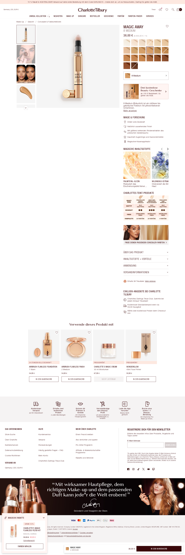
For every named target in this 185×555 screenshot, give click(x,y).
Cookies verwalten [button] (86, 533)
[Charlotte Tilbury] (92, 10)
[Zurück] (161, 149)
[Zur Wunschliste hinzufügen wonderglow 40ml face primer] (154, 332)
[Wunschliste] (167, 10)
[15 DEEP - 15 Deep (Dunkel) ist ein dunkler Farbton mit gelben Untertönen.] (165, 58)
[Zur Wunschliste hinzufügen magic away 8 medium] (167, 26)
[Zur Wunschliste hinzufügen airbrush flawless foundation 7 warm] (57, 332)
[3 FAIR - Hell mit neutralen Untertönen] (142, 42)
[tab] (25, 34)
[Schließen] (43, 517)
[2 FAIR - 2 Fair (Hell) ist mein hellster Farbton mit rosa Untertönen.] (134, 42)
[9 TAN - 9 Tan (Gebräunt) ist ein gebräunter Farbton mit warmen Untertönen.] (157, 50)
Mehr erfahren (150, 281)
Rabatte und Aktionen (85, 458)
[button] (173, 10)
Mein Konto (43, 455)
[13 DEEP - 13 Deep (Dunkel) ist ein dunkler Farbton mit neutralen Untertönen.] (149, 58)
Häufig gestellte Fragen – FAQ (51, 450)
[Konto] (160, 9)
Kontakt (75, 529)
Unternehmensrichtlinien (69, 533)
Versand (42, 440)
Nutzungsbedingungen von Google (78, 536)
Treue (154, 9)
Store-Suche (10, 434)
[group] (137, 169)
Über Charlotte (11, 440)
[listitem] (39, 17)
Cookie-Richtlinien (12, 455)
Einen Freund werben (84, 434)
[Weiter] (167, 149)
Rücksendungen (45, 445)
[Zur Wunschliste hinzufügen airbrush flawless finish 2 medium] (89, 332)
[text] (109, 379)
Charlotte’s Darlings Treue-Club (51, 461)
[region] (24, 533)
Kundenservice (45, 434)
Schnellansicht (29, 541)
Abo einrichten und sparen (87, 440)
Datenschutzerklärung (14, 450)
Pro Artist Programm (84, 445)
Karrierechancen (11, 445)
